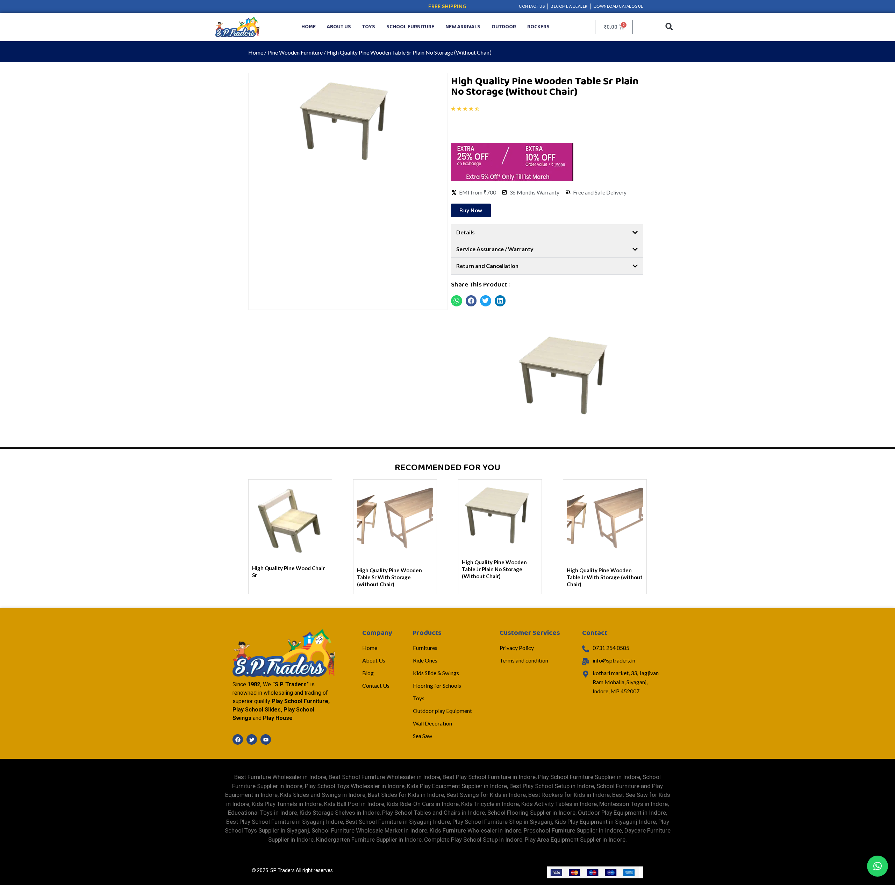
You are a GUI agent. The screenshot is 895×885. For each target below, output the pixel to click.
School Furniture (410, 27)
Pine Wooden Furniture (295, 52)
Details (465, 232)
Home (308, 27)
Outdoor (504, 27)
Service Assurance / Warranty (495, 249)
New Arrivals (462, 27)
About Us (339, 27)
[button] (669, 27)
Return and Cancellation (487, 265)
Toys (368, 27)
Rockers (538, 27)
